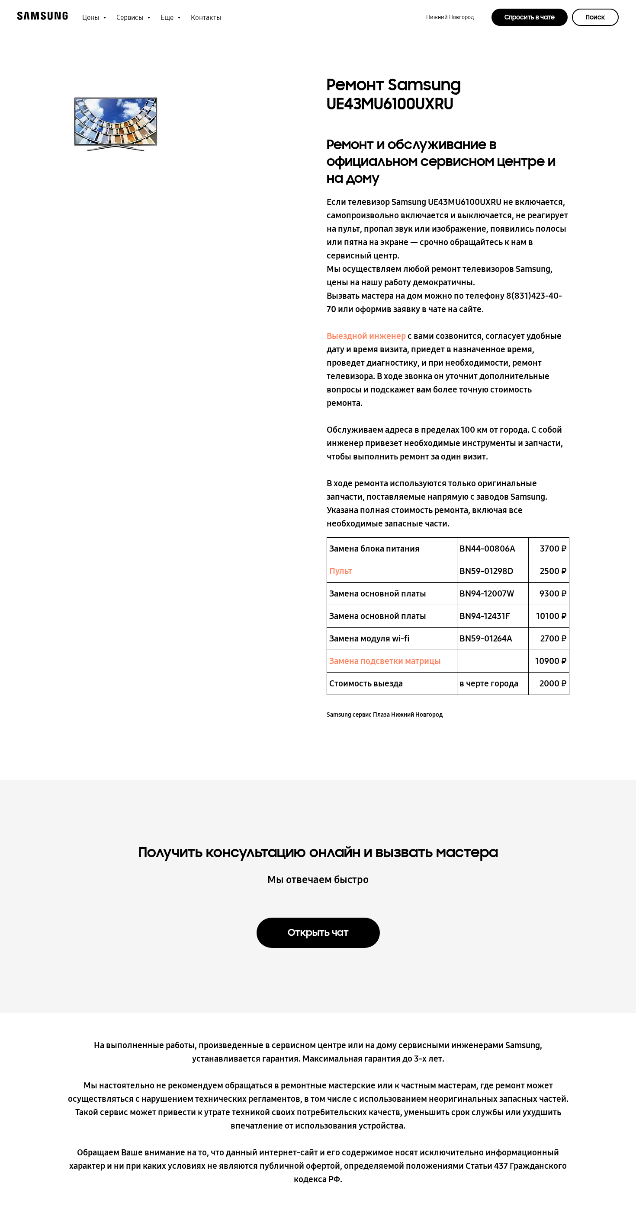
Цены (91, 17)
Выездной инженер (366, 336)
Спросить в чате (529, 17)
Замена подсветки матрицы (385, 661)
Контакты (206, 17)
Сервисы (130, 17)
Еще (168, 17)
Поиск (595, 17)
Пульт (340, 571)
